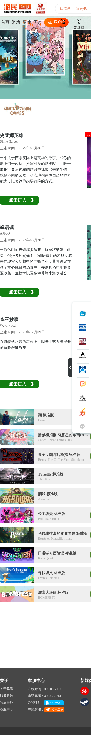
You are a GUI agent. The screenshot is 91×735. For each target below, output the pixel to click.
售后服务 (6, 702)
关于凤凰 (6, 689)
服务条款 (6, 695)
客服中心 (6, 709)
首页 (5, 22)
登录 (32, 24)
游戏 (16, 22)
